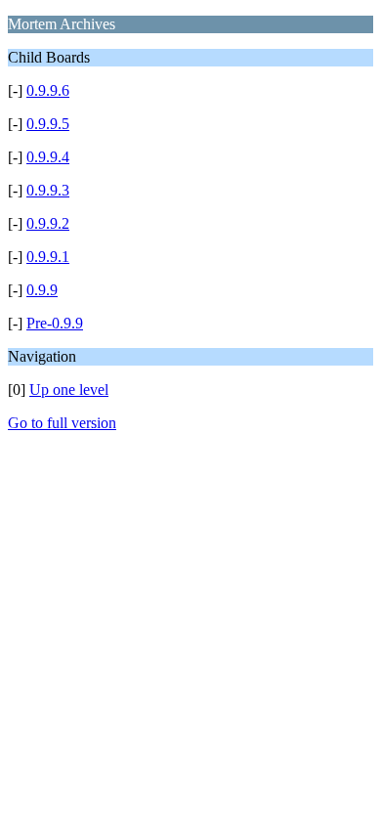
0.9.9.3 (47, 190)
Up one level (68, 389)
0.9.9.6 (47, 90)
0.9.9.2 (47, 223)
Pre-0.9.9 (54, 323)
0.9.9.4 (47, 157)
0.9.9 (42, 290)
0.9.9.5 (47, 123)
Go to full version (62, 422)
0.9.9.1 (47, 256)
